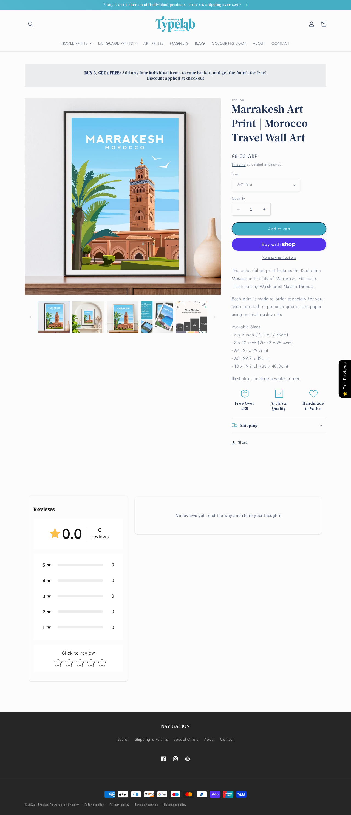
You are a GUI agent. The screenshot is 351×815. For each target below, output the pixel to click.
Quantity (238, 198)
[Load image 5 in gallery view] (191, 317)
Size (235, 174)
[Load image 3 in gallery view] (122, 317)
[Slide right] (215, 317)
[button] (31, 24)
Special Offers (186, 739)
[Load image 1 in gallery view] (54, 317)
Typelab (43, 804)
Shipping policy (175, 804)
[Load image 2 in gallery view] (88, 317)
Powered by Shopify (64, 804)
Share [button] (243, 442)
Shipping (239, 164)
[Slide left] (31, 317)
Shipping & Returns (151, 739)
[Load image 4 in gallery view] (157, 317)
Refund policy (94, 804)
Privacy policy (119, 804)
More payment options (279, 257)
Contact (226, 739)
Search (123, 739)
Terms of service (146, 804)
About (209, 739)
